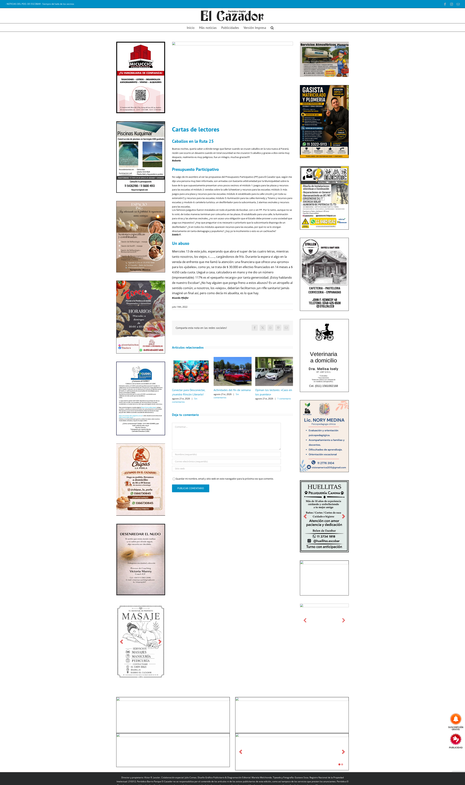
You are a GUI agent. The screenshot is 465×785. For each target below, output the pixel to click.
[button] (272, 27)
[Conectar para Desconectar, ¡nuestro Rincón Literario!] (191, 358)
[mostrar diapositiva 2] (342, 774)
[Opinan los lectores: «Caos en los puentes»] (274, 358)
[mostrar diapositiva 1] (339, 774)
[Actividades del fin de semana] (233, 358)
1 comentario (284, 398)
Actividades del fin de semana (232, 390)
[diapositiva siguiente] (160, 651)
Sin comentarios (184, 400)
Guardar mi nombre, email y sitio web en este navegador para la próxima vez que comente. (225, 478)
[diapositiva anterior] (121, 651)
